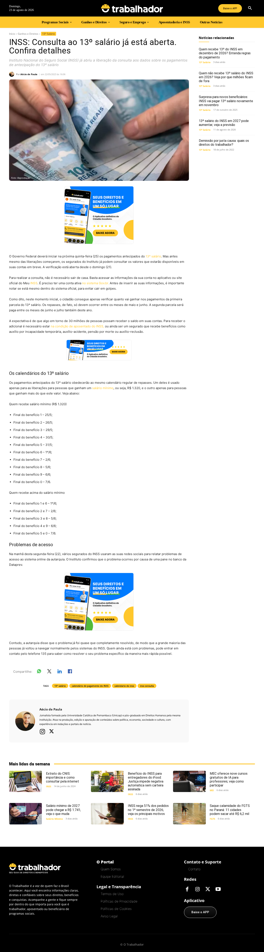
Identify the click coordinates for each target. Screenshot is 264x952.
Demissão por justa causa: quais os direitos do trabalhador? (224, 143)
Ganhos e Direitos (28, 34)
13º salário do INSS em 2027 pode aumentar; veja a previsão (224, 123)
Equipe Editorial (112, 876)
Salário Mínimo (54, 818)
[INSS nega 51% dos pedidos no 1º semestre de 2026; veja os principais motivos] (107, 813)
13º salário (153, 256)
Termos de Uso (112, 894)
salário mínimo (102, 388)
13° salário (60, 685)
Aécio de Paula (28, 74)
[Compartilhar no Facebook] (70, 672)
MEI (212, 790)
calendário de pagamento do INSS (90, 685)
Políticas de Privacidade (119, 901)
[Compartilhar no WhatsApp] (39, 672)
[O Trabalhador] (132, 8)
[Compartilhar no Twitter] (49, 672)
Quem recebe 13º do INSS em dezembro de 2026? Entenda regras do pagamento (225, 53)
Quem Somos (111, 869)
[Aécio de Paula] (12, 74)
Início (12, 34)
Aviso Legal (109, 916)
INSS (34, 283)
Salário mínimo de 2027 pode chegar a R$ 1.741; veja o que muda (63, 810)
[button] (250, 8)
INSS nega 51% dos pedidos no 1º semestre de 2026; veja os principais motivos (148, 810)
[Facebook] (187, 889)
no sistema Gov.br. (95, 283)
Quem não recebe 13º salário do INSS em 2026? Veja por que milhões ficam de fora (226, 77)
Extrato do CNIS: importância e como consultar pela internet (62, 777)
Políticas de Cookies (116, 909)
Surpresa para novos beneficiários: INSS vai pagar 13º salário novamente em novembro (226, 101)
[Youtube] (218, 889)
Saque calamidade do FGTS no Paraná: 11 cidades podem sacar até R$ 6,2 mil (230, 810)
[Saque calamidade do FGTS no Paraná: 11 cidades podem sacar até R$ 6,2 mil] (189, 813)
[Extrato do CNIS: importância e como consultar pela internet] (25, 781)
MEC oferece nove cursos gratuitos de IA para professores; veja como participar (229, 779)
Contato (194, 869)
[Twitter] (51, 732)
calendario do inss (124, 685)
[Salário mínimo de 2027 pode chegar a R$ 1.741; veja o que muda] (25, 813)
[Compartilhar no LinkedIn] (59, 672)
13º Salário (48, 34)
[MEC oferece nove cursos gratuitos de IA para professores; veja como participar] (189, 781)
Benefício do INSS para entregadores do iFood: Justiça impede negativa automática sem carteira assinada (145, 781)
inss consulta (147, 685)
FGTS (212, 818)
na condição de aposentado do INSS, (77, 326)
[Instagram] (42, 731)
